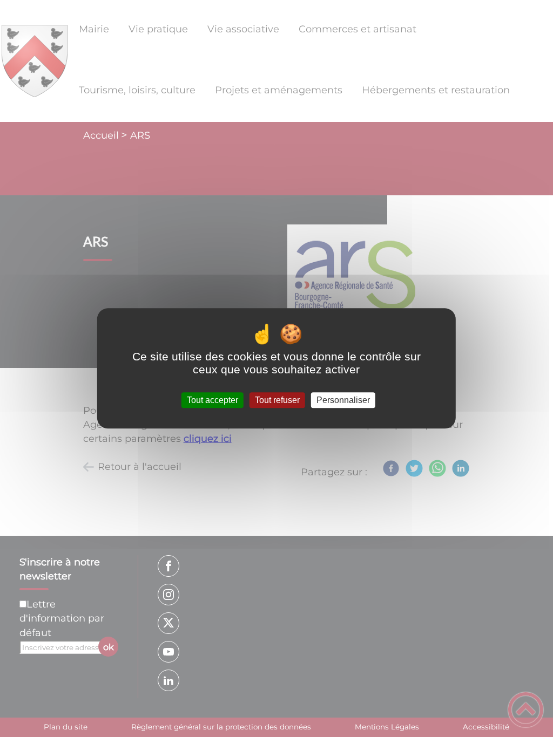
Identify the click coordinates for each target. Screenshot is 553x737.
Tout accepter (212, 400)
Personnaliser (343, 400)
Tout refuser (277, 400)
